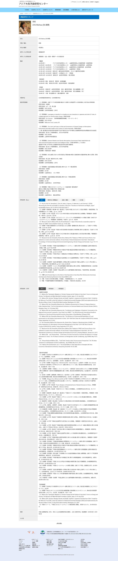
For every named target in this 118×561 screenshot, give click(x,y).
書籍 (74, 200)
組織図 (33, 542)
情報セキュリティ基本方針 (24, 545)
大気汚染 (83, 539)
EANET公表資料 (84, 544)
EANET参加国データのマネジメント (66, 539)
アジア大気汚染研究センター (33, 3)
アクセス (74, 2)
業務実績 (58, 10)
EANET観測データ (84, 547)
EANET (92, 2)
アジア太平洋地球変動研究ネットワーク (67, 547)
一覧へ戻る (59, 523)
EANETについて (47, 10)
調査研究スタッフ (37, 13)
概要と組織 (49, 542)
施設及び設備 (35, 547)
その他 (81, 200)
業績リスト (60, 548)
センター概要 (35, 541)
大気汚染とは (75, 10)
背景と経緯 (49, 541)
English (97, 2)
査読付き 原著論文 (53, 200)
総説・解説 (65, 200)
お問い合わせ (85, 2)
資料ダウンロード (87, 10)
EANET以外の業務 (62, 542)
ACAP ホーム (21, 539)
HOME (27, 10)
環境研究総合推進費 (62, 545)
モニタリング (49, 545)
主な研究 (60, 544)
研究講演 (61, 288)
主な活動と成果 (50, 544)
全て (42, 200)
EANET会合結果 (84, 545)
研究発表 (51, 288)
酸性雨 (82, 541)
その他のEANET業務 (62, 541)
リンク (79, 2)
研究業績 (66, 10)
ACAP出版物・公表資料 (86, 542)
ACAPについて (35, 10)
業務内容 (34, 544)
